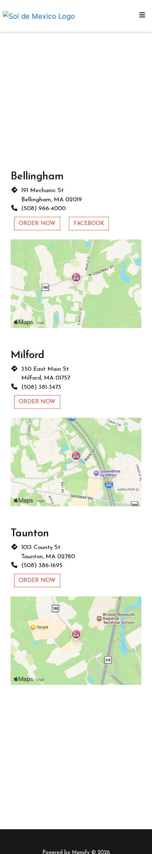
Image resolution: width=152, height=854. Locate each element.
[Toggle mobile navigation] (142, 16)
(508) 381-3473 (41, 387)
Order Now (37, 223)
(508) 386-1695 (42, 565)
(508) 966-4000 (43, 209)
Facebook (89, 223)
